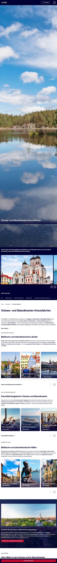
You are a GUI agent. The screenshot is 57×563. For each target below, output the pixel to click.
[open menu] (54, 2)
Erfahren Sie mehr (5, 293)
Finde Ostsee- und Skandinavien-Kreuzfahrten (12, 540)
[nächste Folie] (54, 384)
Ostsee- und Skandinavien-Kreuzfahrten (21, 220)
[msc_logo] (4, 2)
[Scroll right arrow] (54, 298)
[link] (7, 377)
